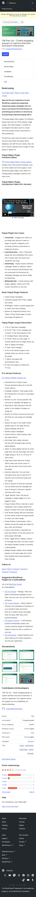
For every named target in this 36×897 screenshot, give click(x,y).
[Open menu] (33, 3)
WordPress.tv (7, 845)
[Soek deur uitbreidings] (22, 22)
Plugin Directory (7, 9)
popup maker (23, 749)
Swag (22, 845)
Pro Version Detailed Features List (14, 378)
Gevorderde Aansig (8, 759)
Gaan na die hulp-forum (10, 806)
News (4, 822)
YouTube (23, 569)
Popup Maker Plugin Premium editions (18, 162)
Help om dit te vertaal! (19, 15)
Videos (17, 93)
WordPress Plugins (15, 584)
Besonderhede (9, 61)
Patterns (22, 829)
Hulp (5, 82)
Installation (8, 72)
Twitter (9, 569)
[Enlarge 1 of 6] (15, 652)
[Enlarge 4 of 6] (31, 664)
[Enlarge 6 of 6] (31, 676)
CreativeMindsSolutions (14, 49)
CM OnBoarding (10, 635)
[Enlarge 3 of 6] (15, 664)
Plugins (21, 825)
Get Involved (23, 835)
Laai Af (5, 54)
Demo (5, 96)
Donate (22, 842)
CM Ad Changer (10, 592)
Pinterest (5, 572)
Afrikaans (9, 871)
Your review (6, 792)
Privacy (4, 829)
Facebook (13, 572)
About (4, 818)
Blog (3, 569)
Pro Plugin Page (7, 93)
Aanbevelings (8, 67)
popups (31, 749)
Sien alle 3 (31, 741)
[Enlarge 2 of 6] (31, 652)
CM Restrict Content (12, 621)
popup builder (29, 745)
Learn (4, 835)
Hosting (4, 825)
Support (4, 838)
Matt (4, 855)
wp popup (30, 753)
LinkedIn (16, 569)
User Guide (25, 93)
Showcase (22, 818)
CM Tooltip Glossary (12, 603)
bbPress (6, 858)
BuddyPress (7, 862)
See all (31, 792)
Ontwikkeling (8, 76)
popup (22, 745)
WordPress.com (8, 851)
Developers (6, 842)
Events (21, 838)
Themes (22, 822)
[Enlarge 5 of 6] (15, 676)
